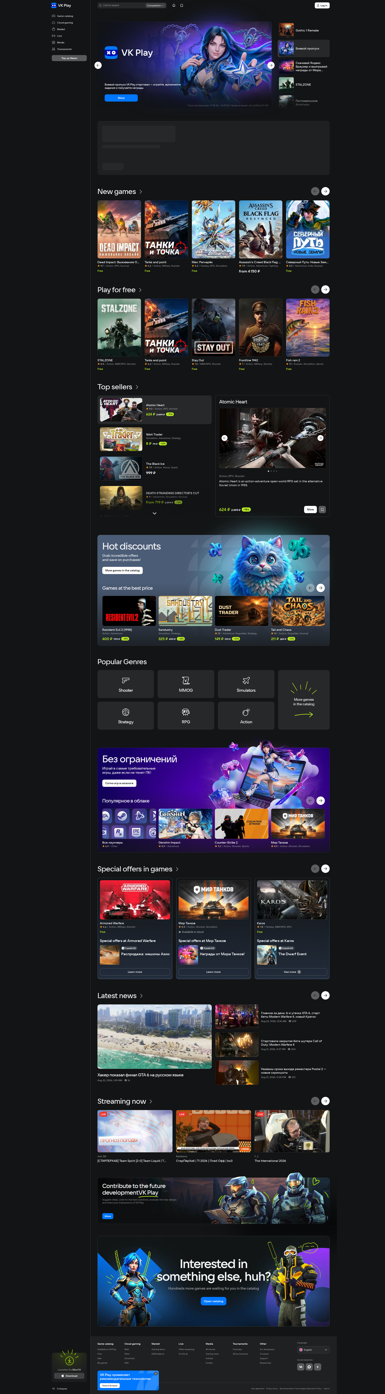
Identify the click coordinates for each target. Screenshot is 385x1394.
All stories (210, 1349)
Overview (237, 1349)
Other (263, 1343)
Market (156, 1343)
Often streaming (186, 1349)
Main (127, 1349)
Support (264, 1358)
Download (129, 1358)
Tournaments (240, 1343)
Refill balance (158, 1353)
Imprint (327, 1388)
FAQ (127, 1362)
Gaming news (212, 1353)
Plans (127, 1353)
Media (209, 1343)
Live (181, 1343)
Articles (209, 1358)
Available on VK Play (106, 1349)
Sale (99, 1358)
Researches (265, 1362)
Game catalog (105, 1343)
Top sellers (114, 386)
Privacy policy (272, 1388)
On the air (183, 1353)
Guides (209, 1362)
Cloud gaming (132, 1343)
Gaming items (158, 1349)
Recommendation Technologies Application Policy (301, 1388)
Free (99, 1353)
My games (102, 1362)
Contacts (264, 1353)
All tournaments (240, 1353)
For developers (267, 1349)
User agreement (257, 1388)
